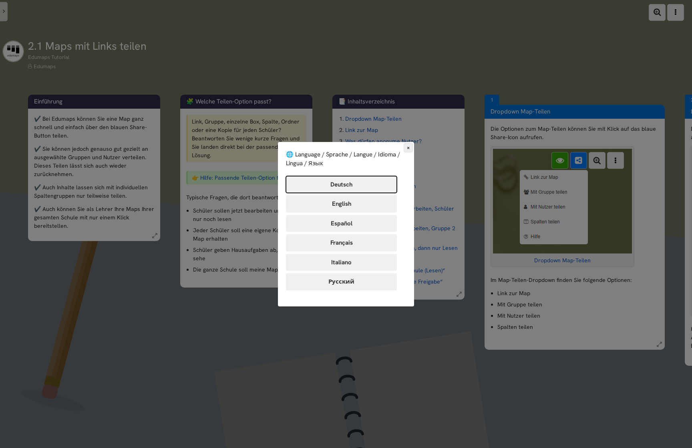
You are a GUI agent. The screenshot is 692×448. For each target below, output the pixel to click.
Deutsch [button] (341, 184)
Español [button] (341, 223)
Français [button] (341, 243)
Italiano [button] (341, 262)
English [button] (341, 204)
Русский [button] (341, 282)
